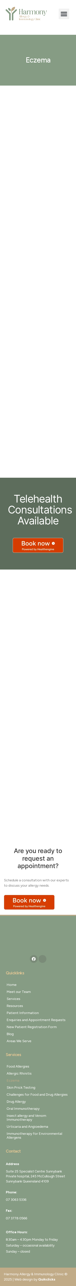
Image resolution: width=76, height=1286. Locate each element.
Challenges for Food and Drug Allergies (37, 1094)
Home (12, 985)
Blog (10, 1034)
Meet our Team (19, 992)
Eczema (13, 1080)
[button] (64, 14)
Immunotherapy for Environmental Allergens (34, 1135)
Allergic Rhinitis (19, 1073)
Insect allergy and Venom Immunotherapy (26, 1117)
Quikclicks (46, 1279)
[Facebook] (34, 959)
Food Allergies (18, 1066)
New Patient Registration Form (32, 1027)
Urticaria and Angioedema (27, 1126)
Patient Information (23, 1013)
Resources (15, 1006)
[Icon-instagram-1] (42, 959)
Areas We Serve (19, 1041)
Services (13, 999)
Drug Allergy (16, 1101)
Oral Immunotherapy (23, 1108)
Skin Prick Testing (21, 1087)
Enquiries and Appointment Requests (36, 1020)
